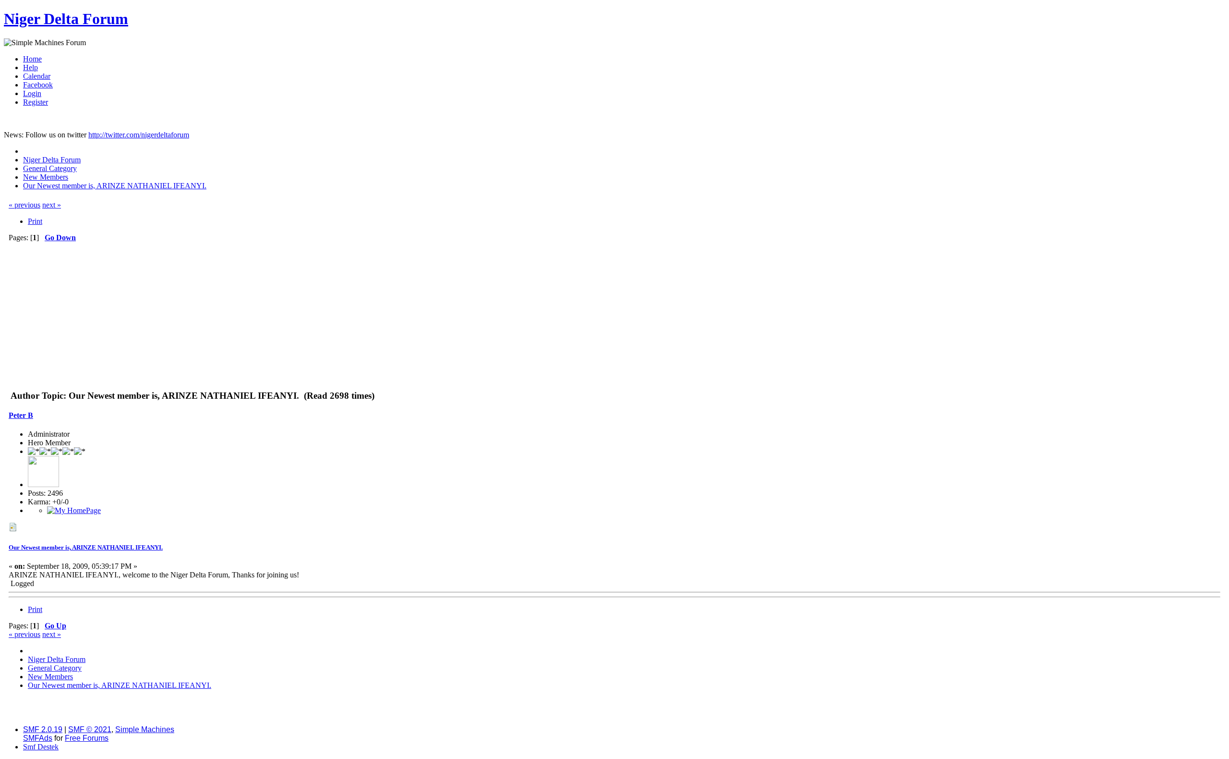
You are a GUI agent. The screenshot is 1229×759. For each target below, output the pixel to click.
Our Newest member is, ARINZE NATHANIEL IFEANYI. (86, 547)
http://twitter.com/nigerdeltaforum (138, 135)
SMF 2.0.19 (42, 729)
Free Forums (86, 738)
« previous (24, 205)
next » (51, 205)
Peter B (21, 415)
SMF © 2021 (89, 729)
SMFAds (37, 738)
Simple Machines (144, 729)
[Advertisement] (614, 314)
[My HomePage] (74, 510)
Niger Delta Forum (66, 18)
